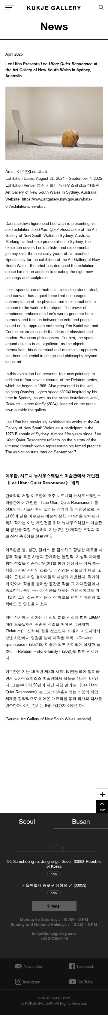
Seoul (27, 820)
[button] (54, 123)
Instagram (31, 982)
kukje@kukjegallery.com (54, 933)
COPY (54, 874)
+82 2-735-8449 (54, 938)
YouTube (85, 982)
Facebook (85, 966)
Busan (81, 820)
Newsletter (31, 966)
